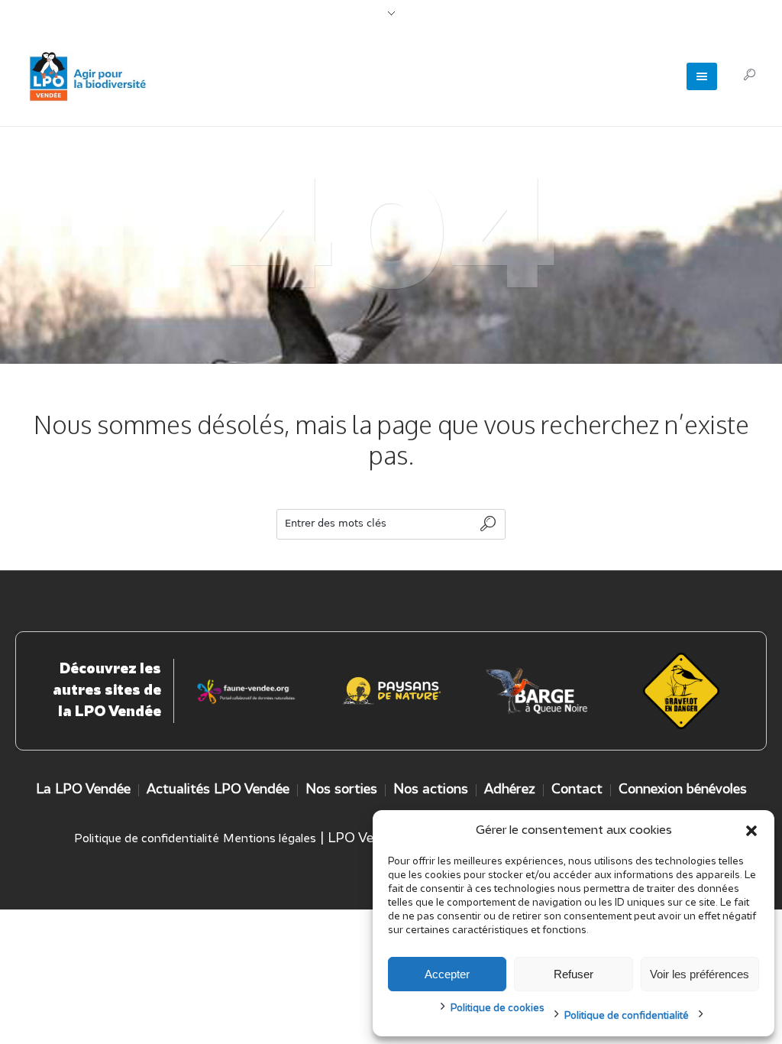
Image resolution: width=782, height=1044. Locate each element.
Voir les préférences (699, 974)
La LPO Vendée (83, 790)
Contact (577, 790)
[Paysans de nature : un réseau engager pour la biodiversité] (391, 690)
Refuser (573, 974)
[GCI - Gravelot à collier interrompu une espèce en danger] (246, 690)
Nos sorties (341, 790)
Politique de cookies (497, 1008)
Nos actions (430, 790)
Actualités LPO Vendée (218, 790)
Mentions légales (269, 839)
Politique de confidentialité (626, 1016)
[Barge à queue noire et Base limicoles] (536, 691)
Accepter (447, 974)
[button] (751, 830)
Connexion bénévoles (683, 790)
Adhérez (509, 790)
